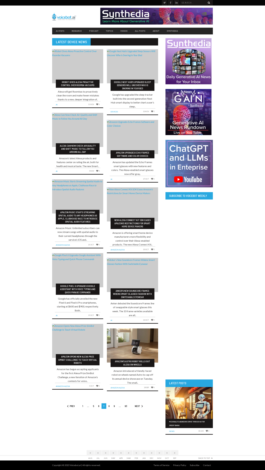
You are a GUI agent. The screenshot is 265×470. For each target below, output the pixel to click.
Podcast (93, 31)
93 (126, 406)
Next (137, 406)
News (171, 431)
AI (57, 104)
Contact (207, 465)
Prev (72, 406)
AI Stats (60, 31)
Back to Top (204, 458)
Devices (114, 112)
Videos (123, 31)
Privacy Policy (179, 465)
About (156, 31)
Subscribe (194, 465)
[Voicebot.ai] (76, 16)
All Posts (140, 31)
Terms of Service (161, 465)
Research (77, 31)
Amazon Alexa (63, 245)
